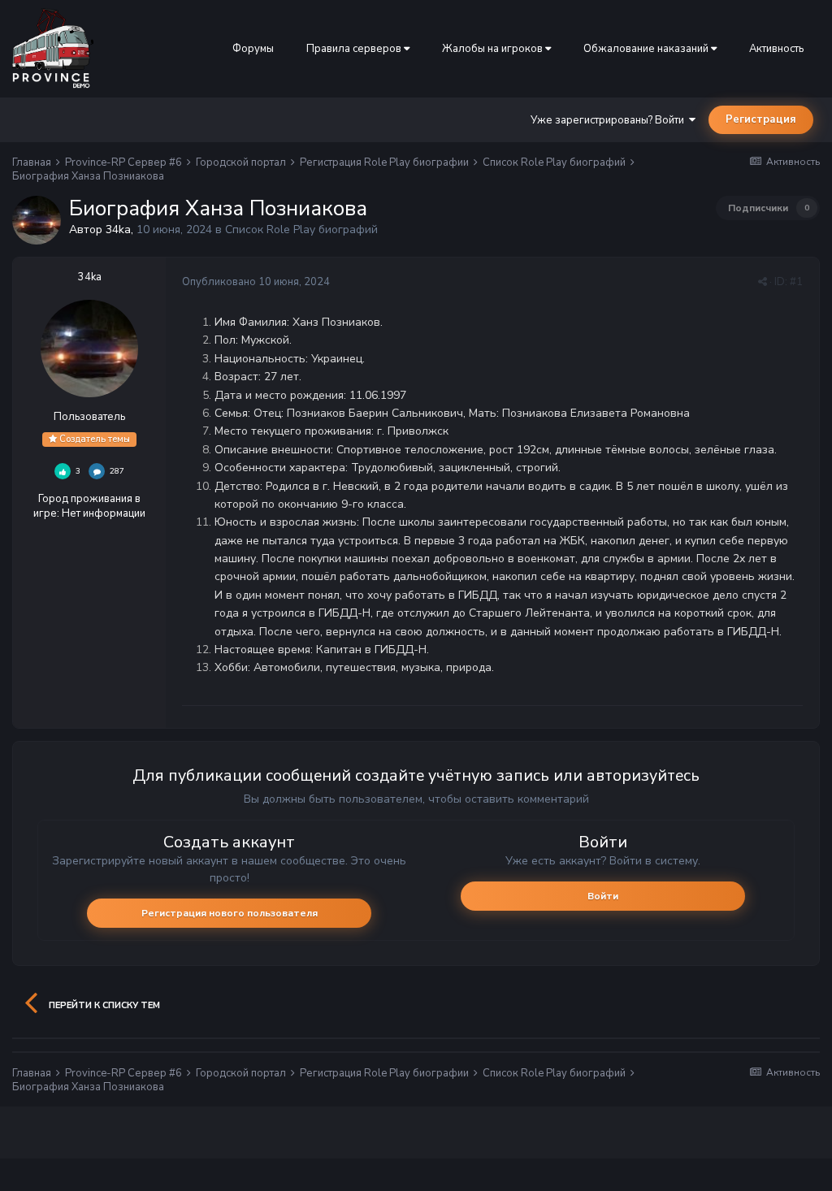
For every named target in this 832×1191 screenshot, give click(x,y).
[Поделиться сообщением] (762, 282)
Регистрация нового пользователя (229, 913)
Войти (602, 896)
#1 (796, 282)
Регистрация (761, 119)
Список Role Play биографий (301, 229)
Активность (776, 48)
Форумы (253, 48)
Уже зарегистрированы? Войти (610, 120)
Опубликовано (256, 282)
